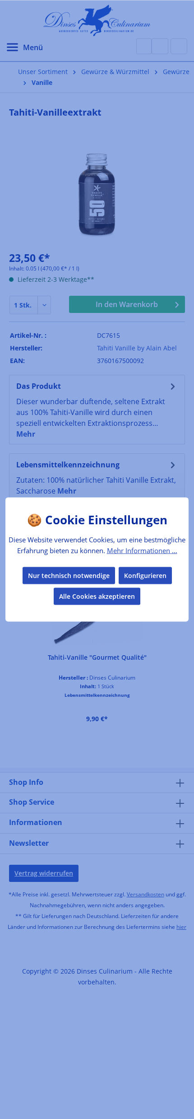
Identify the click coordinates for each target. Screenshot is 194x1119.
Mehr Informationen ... (142, 550)
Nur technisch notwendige (69, 575)
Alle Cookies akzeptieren (97, 596)
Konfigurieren (145, 575)
